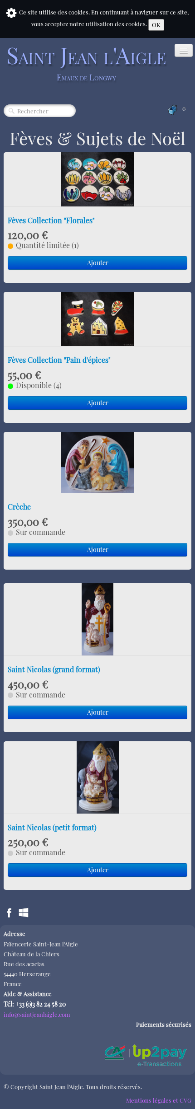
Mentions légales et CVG (158, 1100)
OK (156, 24)
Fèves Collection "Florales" (51, 220)
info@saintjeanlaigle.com (37, 1014)
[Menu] (184, 50)
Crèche (19, 506)
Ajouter (97, 262)
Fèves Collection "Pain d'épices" (59, 360)
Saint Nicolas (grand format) (54, 669)
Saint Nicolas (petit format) (52, 827)
